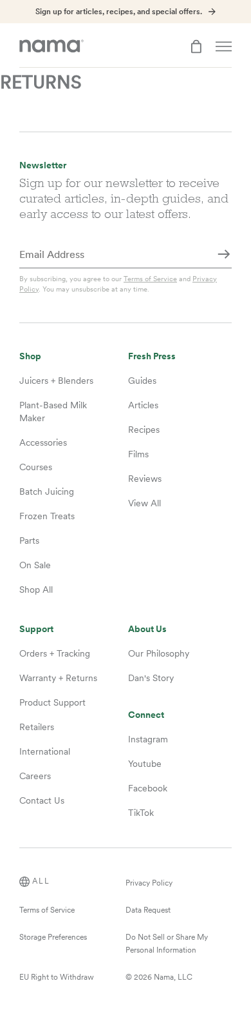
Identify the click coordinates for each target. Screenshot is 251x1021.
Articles (143, 405)
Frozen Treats (47, 516)
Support (36, 629)
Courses (35, 467)
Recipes (144, 429)
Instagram (148, 739)
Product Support (52, 702)
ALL (41, 881)
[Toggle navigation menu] (224, 46)
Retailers (36, 727)
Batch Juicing (46, 491)
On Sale (35, 565)
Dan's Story (151, 678)
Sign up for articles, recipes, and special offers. (118, 11)
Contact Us (41, 800)
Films (138, 454)
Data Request (148, 910)
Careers (35, 776)
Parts (29, 540)
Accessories (43, 442)
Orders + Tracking (54, 653)
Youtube (145, 763)
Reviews (145, 478)
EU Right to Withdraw (56, 977)
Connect (146, 715)
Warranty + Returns (58, 678)
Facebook (147, 788)
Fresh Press (152, 356)
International (44, 751)
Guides (142, 380)
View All (144, 503)
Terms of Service (150, 278)
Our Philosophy (158, 653)
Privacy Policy (149, 882)
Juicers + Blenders (56, 380)
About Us (147, 629)
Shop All (36, 589)
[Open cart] (196, 46)
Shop (30, 356)
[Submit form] (224, 255)
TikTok (141, 813)
